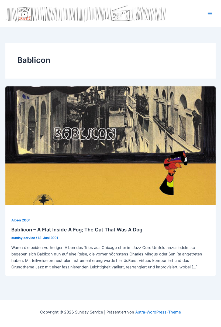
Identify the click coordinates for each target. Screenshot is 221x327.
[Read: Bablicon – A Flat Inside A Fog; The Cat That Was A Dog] (110, 145)
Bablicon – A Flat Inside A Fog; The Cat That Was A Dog (76, 229)
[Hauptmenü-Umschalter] (210, 13)
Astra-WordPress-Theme (158, 312)
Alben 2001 (20, 220)
